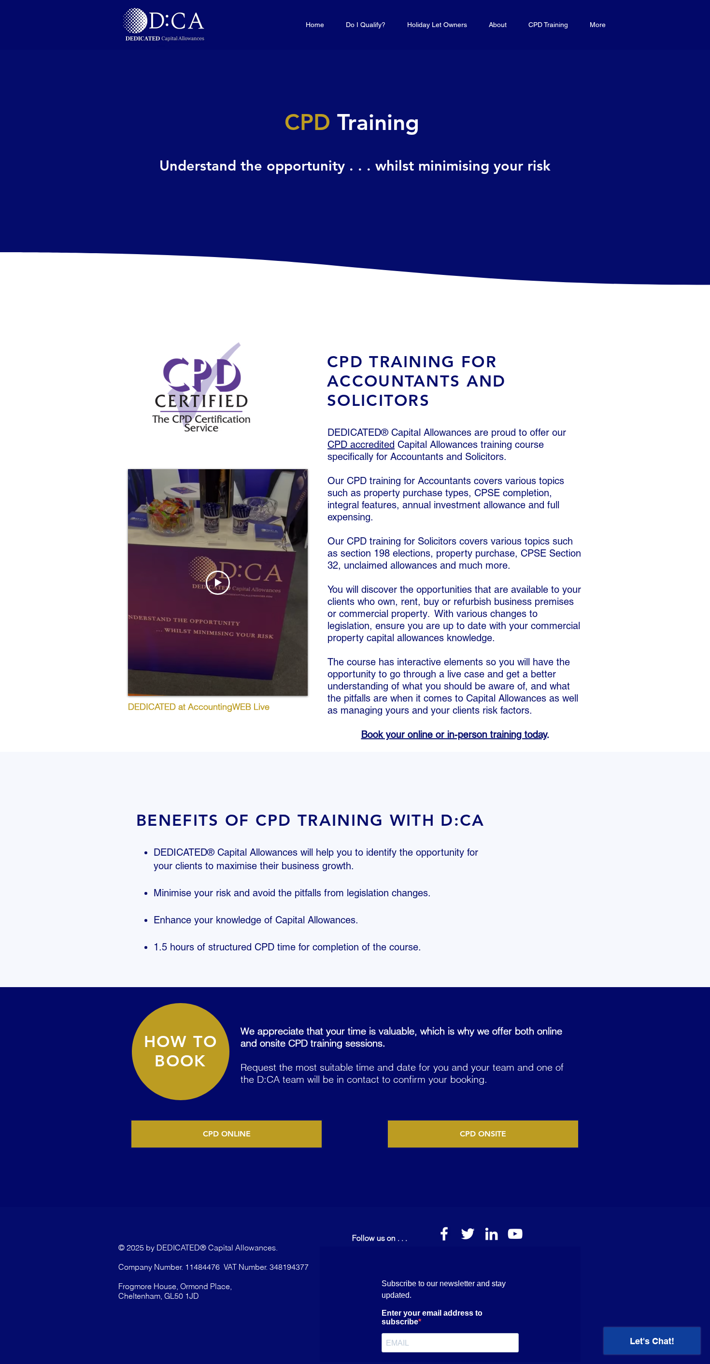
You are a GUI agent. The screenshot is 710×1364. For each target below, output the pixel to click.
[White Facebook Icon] (444, 1234)
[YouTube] (515, 1234)
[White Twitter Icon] (468, 1234)
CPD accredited (361, 444)
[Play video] (218, 583)
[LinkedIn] (491, 1234)
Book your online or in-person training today (454, 734)
